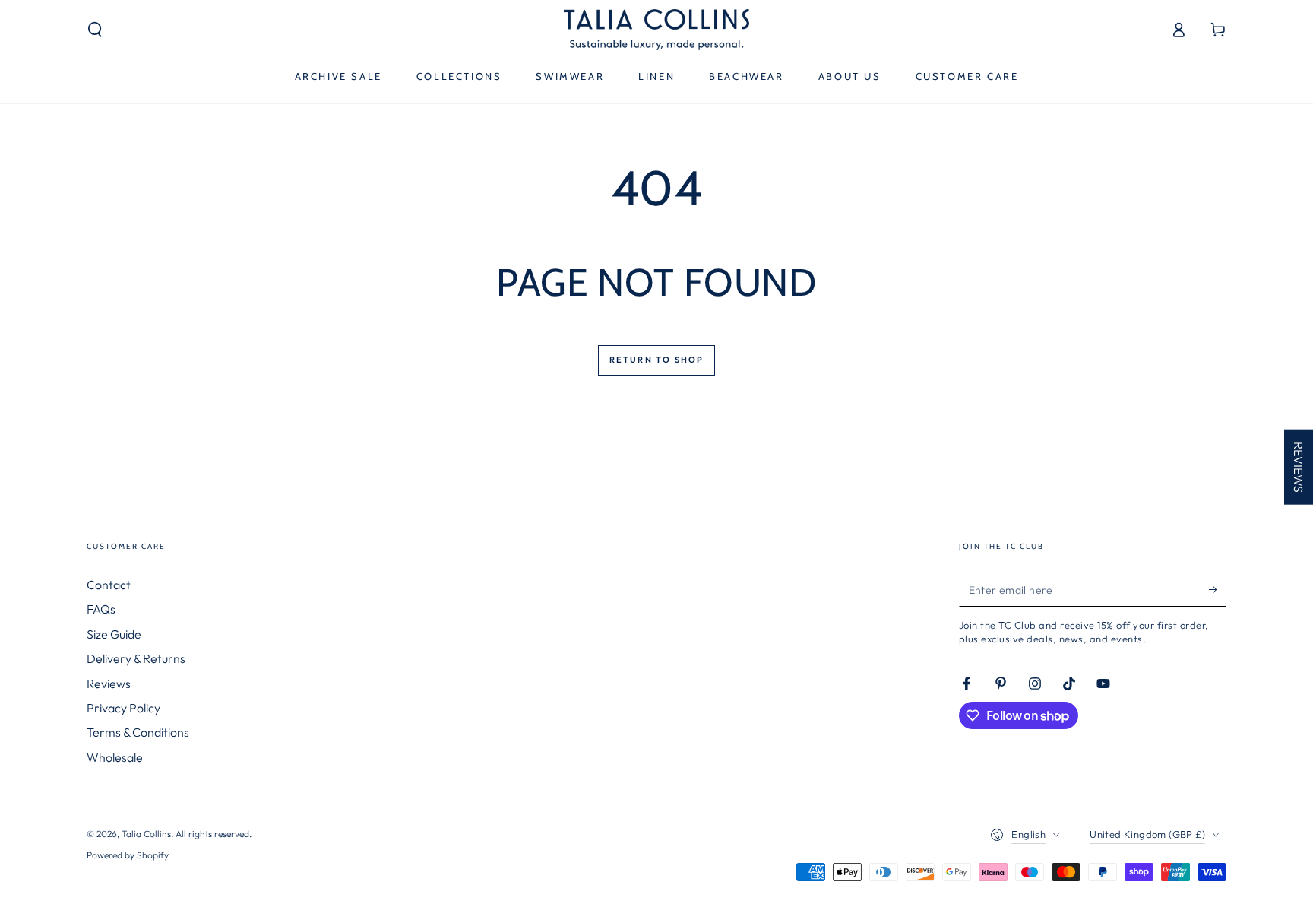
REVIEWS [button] (1298, 466)
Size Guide (114, 634)
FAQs (101, 609)
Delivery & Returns (136, 658)
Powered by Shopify (128, 855)
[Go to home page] (656, 29)
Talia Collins (146, 833)
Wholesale (115, 757)
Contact (109, 584)
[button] (95, 29)
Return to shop (656, 359)
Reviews (109, 683)
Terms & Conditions (138, 732)
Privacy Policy (123, 707)
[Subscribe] (1217, 589)
